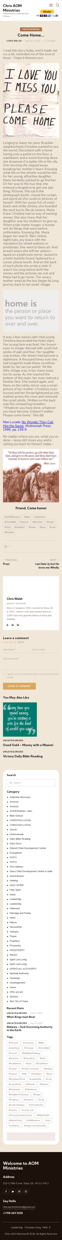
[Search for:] (31, 782)
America (14, 801)
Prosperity (15, 945)
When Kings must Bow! (21, 1016)
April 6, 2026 (36, 1023)
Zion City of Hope (19, 1001)
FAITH (13, 857)
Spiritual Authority (19, 973)
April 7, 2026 (36, 1013)
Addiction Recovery (20, 797)
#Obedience (31, 1089)
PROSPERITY (17, 950)
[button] (51, 5)
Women (14, 996)
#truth (41, 1099)
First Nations (16, 866)
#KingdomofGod (17, 1079)
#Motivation (14, 1089)
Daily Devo (15, 843)
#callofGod (39, 517)
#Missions (44, 1084)
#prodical (9, 532)
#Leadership (35, 1079)
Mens (12, 917)
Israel (12, 894)
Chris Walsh (14, 599)
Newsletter (16, 927)
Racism (13, 955)
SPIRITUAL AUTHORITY (23, 969)
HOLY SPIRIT (17, 885)
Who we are (16, 992)
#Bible (27, 517)
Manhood (15, 908)
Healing (14, 880)
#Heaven (13, 1074)
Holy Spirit (15, 890)
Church (13, 829)
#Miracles (30, 1084)
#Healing (48, 1068)
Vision (13, 987)
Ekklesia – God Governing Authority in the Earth (30, 1028)
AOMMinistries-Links (21, 811)
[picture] (12, 624)
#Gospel (13, 1068)
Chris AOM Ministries (15, 1233)
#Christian (29, 1048)
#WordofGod (15, 1120)
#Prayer (37, 1094)
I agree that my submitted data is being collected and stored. (33, 676)
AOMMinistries (33, 1120)
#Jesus (42, 527)
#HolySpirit (19, 527)
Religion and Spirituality (35, 1125)
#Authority (28, 1043)
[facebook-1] (6, 1191)
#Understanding (16, 1105)
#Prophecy (14, 1099)
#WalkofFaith (43, 1115)
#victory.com (28, 1110)
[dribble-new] (19, 1191)
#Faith (43, 1058)
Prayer (13, 936)
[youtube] (7, 624)
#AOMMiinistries (12, 517)
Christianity (14, 1125)
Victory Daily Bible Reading (23, 756)
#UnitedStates (36, 1105)
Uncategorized (31, 29)
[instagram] (26, 1191)
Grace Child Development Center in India (31, 871)
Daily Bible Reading (20, 839)
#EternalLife (29, 1058)
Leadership (15, 899)
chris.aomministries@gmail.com (19, 1207)
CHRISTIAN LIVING (20, 820)
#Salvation (29, 1099)
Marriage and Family (20, 913)
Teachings (15, 978)
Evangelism (16, 853)
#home (32, 527)
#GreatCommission (30, 1068)
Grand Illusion (17, 876)
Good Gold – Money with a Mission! (28, 745)
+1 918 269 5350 (13, 1213)
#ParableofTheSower (19, 1094)
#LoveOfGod (15, 1084)
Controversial (16, 834)
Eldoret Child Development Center (28, 848)
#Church (24, 522)
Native (13, 922)
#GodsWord (42, 1063)
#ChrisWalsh (10, 522)
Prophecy (15, 941)
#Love (52, 527)
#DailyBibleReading (31, 1053)
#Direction (37, 522)
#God (7, 527)
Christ (47, 1120)
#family (50, 522)
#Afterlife (13, 1043)
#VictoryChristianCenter (20, 1115)
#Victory (13, 1110)
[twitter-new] (13, 1191)
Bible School (16, 815)
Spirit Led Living (18, 959)
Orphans (14, 931)
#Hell (24, 1074)
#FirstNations (15, 1063)
